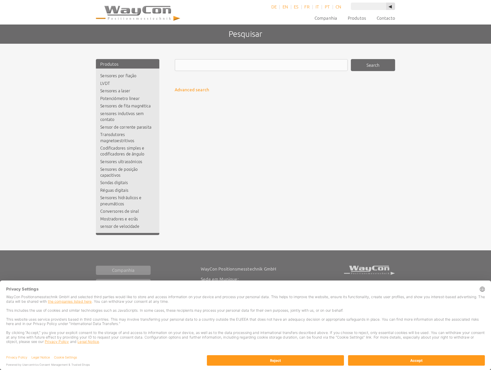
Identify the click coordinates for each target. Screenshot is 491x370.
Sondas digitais (114, 183)
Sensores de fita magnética (125, 106)
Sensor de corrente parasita (125, 127)
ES (296, 6)
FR (306, 6)
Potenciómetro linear (119, 98)
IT (317, 6)
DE (274, 6)
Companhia (326, 18)
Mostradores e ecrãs (119, 219)
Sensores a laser (115, 91)
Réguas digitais (114, 190)
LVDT (105, 83)
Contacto (386, 18)
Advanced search (192, 89)
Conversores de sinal (119, 211)
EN (285, 6)
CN (338, 6)
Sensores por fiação (118, 76)
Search (373, 65)
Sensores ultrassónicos (121, 162)
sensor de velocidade (119, 226)
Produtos (109, 64)
